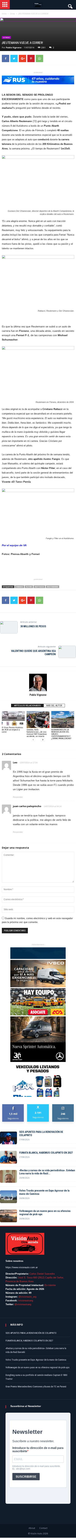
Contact (43, 1528)
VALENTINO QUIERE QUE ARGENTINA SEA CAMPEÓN (33, 652)
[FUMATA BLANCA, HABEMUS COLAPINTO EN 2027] (8, 1157)
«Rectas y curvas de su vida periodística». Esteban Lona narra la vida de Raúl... (47, 1172)
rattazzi (39, 587)
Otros (6, 37)
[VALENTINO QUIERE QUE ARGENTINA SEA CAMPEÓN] (67, 652)
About (32, 1528)
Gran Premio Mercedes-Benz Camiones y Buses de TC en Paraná (36, 1386)
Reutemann (52, 587)
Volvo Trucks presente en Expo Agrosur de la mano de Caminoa (44, 1192)
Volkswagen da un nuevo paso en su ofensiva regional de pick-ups (44, 1213)
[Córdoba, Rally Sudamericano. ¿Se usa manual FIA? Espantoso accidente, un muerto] (38, 719)
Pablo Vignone (13, 47)
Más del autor (54, 705)
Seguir (63, 1105)
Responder (18, 797)
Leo (15, 762)
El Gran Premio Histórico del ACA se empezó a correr (12, 729)
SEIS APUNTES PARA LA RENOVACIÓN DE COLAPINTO (41, 1133)
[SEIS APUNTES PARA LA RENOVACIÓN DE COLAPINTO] (8, 1138)
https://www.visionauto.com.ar (22, 1267)
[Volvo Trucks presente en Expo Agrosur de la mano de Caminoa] (8, 1196)
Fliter (29, 587)
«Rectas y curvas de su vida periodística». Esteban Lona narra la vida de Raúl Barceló (36, 1350)
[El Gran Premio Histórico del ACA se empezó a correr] (13, 718)
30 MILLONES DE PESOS (33, 626)
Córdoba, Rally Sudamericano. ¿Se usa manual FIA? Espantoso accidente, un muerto (37, 733)
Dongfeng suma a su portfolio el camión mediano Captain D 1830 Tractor (36, 1377)
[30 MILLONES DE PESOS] (9, 627)
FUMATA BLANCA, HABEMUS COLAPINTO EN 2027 (46, 1152)
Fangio (19, 587)
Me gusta (13, 1105)
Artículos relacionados (27, 705)
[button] (69, 5)
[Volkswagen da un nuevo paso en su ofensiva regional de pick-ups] (8, 1216)
